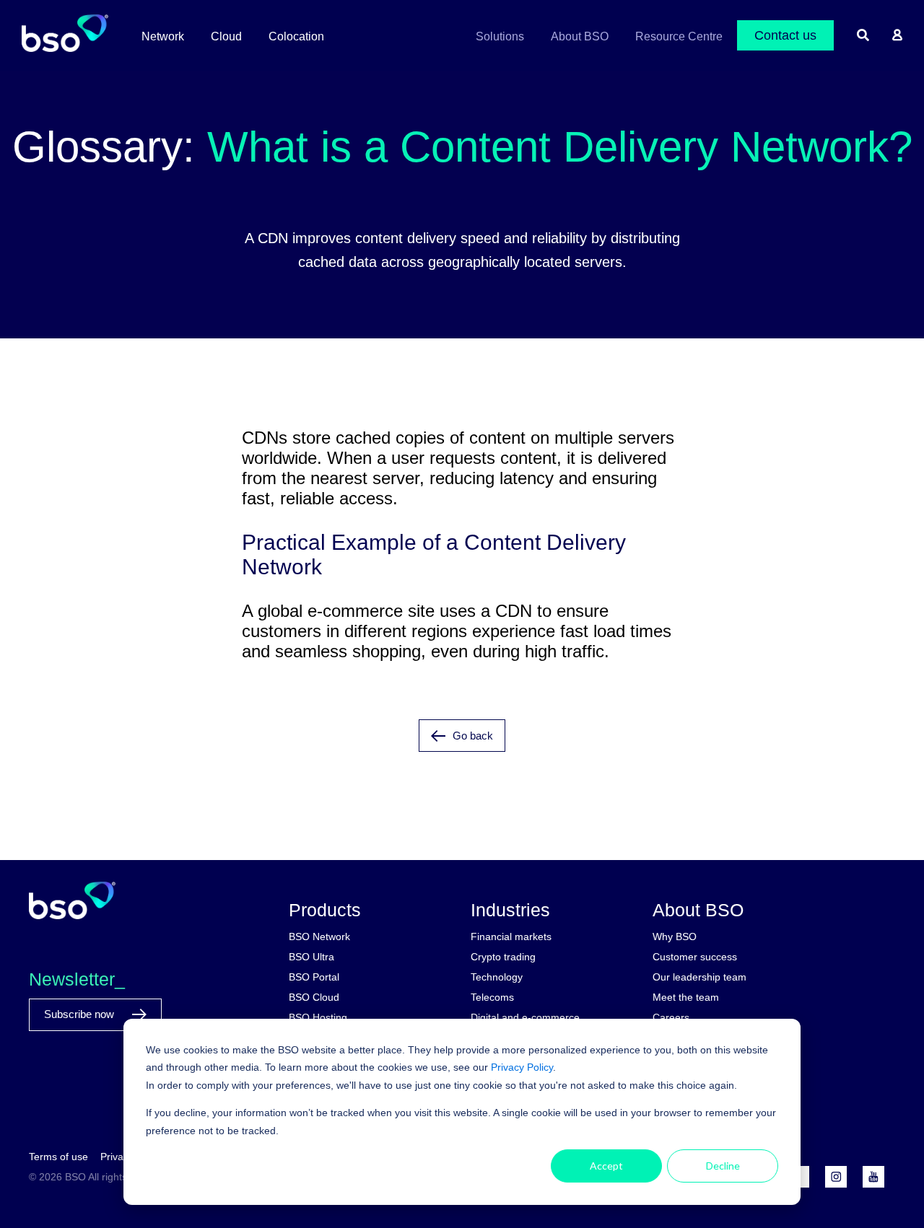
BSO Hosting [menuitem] (318, 1017)
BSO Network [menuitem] (319, 936)
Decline (723, 1165)
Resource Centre (679, 36)
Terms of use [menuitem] (58, 1156)
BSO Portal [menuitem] (314, 977)
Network (162, 36)
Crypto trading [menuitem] (503, 956)
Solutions (500, 36)
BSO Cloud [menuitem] (314, 997)
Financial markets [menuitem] (511, 936)
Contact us (785, 35)
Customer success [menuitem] (695, 956)
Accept (606, 1165)
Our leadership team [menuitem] (699, 977)
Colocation (296, 36)
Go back (473, 735)
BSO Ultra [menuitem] (311, 956)
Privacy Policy (522, 1067)
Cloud (226, 36)
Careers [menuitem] (671, 1017)
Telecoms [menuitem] (492, 997)
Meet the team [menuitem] (686, 997)
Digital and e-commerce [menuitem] (525, 1017)
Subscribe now (80, 1014)
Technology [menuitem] (497, 977)
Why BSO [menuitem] (675, 936)
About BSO (580, 36)
